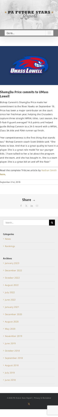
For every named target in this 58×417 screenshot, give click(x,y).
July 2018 (10, 372)
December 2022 (13, 270)
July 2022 (10, 292)
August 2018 (12, 365)
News (8, 238)
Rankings (10, 246)
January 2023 (12, 263)
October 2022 (12, 277)
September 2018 (14, 357)
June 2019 (10, 343)
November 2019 (13, 336)
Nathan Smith (49, 170)
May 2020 (10, 328)
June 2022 (10, 299)
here (2, 174)
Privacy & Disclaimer (42, 397)
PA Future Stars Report (22, 397)
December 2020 (13, 314)
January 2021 (12, 306)
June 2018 (10, 379)
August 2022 (12, 285)
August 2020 (12, 321)
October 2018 (12, 350)
